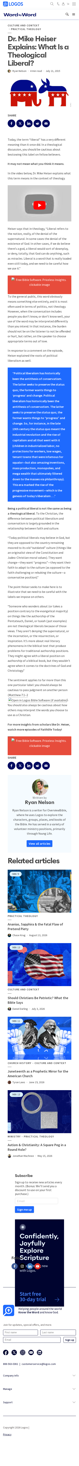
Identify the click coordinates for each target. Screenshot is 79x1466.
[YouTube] (38, 1266)
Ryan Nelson (19, 71)
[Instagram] (22, 1266)
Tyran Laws (18, 1082)
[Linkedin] (30, 1266)
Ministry (14, 1136)
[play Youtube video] (39, 205)
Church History (19, 1063)
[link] (67, 14)
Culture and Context (24, 25)
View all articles (39, 843)
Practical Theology (26, 29)
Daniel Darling (20, 1009)
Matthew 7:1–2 (18, 695)
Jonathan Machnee (23, 1156)
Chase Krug (19, 935)
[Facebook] (15, 1266)
